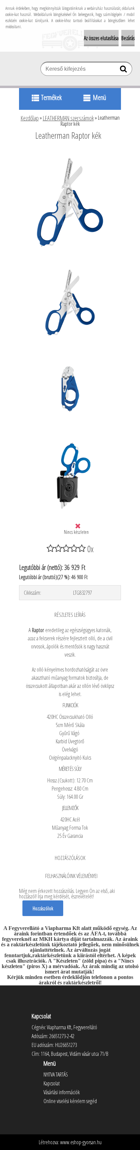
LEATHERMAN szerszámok (68, 118)
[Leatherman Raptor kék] (70, 154)
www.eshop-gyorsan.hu (81, 1142)
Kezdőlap (30, 118)
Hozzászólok (43, 908)
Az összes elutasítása (101, 38)
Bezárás (128, 38)
